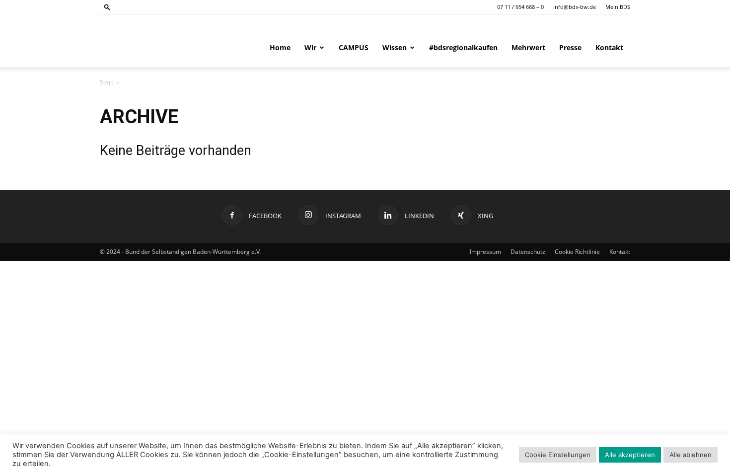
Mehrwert (528, 47)
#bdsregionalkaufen (463, 47)
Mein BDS (617, 6)
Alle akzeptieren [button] (630, 455)
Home (280, 47)
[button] (107, 6)
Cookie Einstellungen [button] (557, 455)
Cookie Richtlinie (577, 251)
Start (106, 82)
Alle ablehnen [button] (690, 455)
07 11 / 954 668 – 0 (520, 6)
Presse (570, 47)
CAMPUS (353, 47)
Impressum (485, 251)
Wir (310, 47)
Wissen (394, 47)
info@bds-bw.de (574, 6)
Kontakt (609, 47)
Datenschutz (528, 251)
